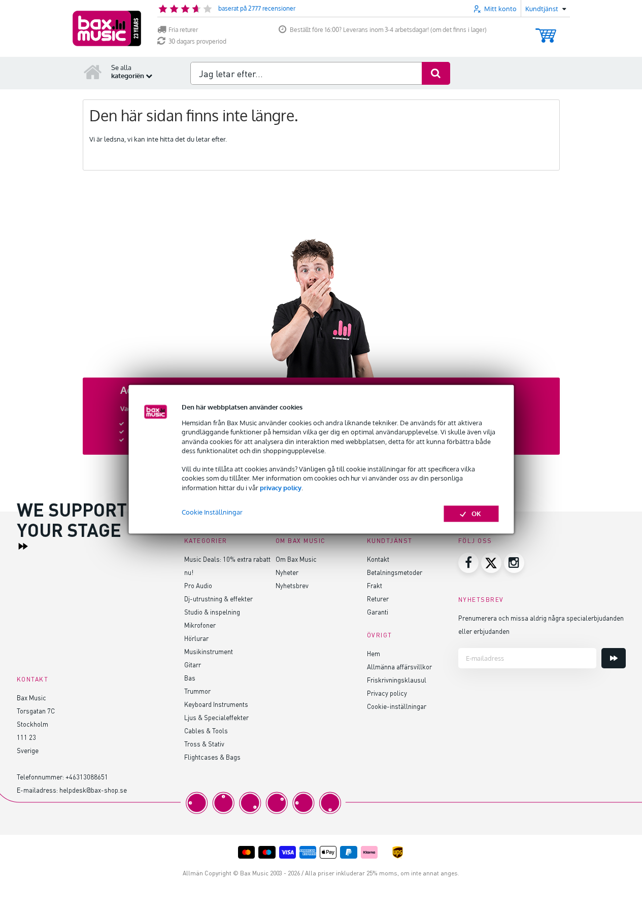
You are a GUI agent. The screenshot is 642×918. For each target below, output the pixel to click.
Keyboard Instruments (216, 704)
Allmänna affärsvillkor (399, 666)
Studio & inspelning (212, 611)
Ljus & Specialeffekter (216, 717)
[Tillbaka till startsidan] (93, 71)
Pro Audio (198, 585)
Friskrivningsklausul (396, 679)
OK (476, 513)
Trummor (197, 691)
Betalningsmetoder (394, 572)
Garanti (377, 611)
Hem (373, 653)
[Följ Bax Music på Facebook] (468, 563)
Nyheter (287, 572)
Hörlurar (196, 638)
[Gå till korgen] (545, 30)
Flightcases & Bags (212, 757)
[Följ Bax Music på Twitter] (491, 563)
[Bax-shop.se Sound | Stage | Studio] (107, 28)
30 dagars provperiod (197, 41)
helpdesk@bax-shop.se (93, 790)
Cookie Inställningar (212, 512)
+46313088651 (86, 776)
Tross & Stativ (204, 743)
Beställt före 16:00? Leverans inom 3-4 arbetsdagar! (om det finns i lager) (388, 29)
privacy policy (280, 488)
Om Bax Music (296, 559)
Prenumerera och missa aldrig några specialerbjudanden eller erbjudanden (541, 624)
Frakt (374, 585)
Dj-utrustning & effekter (218, 598)
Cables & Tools (206, 730)
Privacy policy (387, 693)
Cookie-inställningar (396, 706)
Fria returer (183, 29)
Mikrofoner (200, 625)
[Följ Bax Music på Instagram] (514, 563)
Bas (189, 677)
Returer (378, 598)
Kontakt (378, 559)
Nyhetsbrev (292, 585)
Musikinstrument (208, 651)
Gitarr (192, 664)
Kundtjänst (390, 541)
